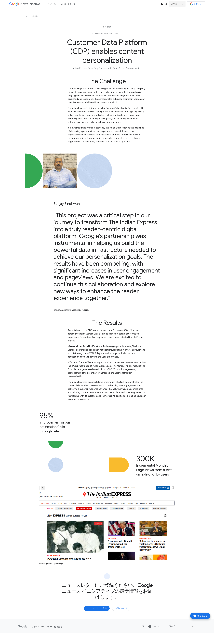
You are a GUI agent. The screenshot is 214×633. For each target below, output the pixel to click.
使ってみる (200, 615)
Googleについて (68, 4)
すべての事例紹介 (33, 16)
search (166, 3)
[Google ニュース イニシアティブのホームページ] (24, 4)
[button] (177, 4)
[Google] (22, 626)
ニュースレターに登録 (97, 608)
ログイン (198, 4)
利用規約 (58, 626)
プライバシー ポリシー (42, 626)
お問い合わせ (121, 608)
